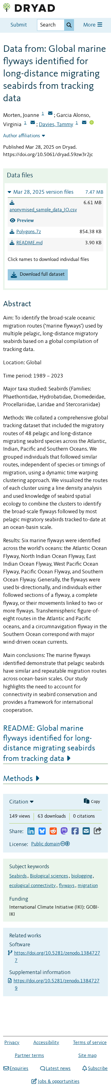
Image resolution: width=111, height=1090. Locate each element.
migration (88, 885)
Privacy (11, 1042)
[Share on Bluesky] (42, 831)
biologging (81, 876)
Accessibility (46, 1042)
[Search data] (69, 25)
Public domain (45, 844)
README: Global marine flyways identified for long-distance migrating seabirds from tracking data (49, 744)
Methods (18, 779)
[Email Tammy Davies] (84, 123)
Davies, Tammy (56, 124)
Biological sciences (49, 876)
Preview (25, 220)
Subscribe (98, 1068)
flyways (67, 885)
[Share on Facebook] (75, 831)
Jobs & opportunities (58, 1081)
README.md (29, 243)
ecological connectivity (32, 885)
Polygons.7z (28, 231)
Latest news (58, 1068)
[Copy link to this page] (98, 831)
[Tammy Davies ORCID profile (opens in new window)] (91, 123)
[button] (55, 192)
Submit (18, 25)
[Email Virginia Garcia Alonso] (32, 123)
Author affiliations (21, 136)
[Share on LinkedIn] (31, 831)
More (90, 25)
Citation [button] (18, 802)
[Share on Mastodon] (64, 831)
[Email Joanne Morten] (50, 114)
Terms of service (90, 1042)
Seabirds (18, 876)
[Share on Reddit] (53, 831)
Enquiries (19, 1068)
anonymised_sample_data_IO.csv (43, 210)
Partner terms (29, 1055)
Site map (87, 1055)
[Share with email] (86, 831)
